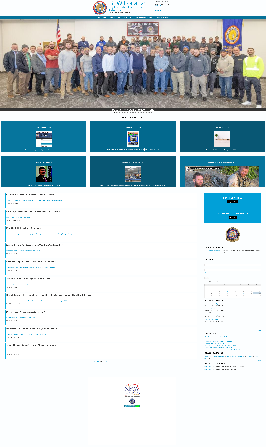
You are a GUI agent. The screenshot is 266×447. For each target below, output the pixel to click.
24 (149, 112)
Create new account (210, 273)
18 (140, 112)
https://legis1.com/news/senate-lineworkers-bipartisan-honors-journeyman (24, 351)
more (259, 330)
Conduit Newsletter (231, 356)
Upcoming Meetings (222, 128)
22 (146, 112)
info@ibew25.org (159, 5)
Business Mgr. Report (44, 163)
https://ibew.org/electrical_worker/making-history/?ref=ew (20, 317)
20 (143, 112)
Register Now (232, 202)
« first (217, 349)
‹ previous (96, 361)
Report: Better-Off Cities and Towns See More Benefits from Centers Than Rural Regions (48, 295)
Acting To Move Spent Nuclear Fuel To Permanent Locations (220, 345)
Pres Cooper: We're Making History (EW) (26, 311)
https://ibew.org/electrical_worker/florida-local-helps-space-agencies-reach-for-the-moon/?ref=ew (30, 267)
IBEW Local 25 (127, 3)
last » (248, 349)
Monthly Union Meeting (211, 308)
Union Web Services (143, 375)
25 (151, 112)
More (259, 360)
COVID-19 (241, 356)
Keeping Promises (209, 339)
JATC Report (249, 356)
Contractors (133, 17)
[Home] (100, 8)
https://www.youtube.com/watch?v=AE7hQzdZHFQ (19, 217)
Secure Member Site (44, 128)
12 (130, 112)
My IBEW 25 (158, 10)
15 (135, 112)
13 (132, 112)
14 (133, 112)
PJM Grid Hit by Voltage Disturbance (24, 228)
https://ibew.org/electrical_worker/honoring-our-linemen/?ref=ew (22, 284)
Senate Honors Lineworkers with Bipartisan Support (31, 345)
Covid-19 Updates (162, 17)
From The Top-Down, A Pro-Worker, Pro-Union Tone (218, 337)
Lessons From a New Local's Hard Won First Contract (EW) (35, 244)
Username (207, 262)
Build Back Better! (219, 356)
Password (207, 268)
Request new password (211, 275)
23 (148, 112)
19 (141, 112)
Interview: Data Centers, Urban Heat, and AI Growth (31, 328)
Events (124, 17)
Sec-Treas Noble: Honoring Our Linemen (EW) (28, 278)
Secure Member (52, 150)
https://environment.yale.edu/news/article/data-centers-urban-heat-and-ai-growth (26, 334)
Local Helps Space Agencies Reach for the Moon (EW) (31, 261)
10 (127, 112)
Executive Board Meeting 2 (212, 315)
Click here (232, 217)
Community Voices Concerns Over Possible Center (30, 194)
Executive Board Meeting (211, 304)
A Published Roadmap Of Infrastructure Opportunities (218, 341)
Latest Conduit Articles (133, 128)
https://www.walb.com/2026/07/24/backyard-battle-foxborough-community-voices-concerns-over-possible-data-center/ (35, 200)
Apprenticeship (115, 17)
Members (142, 17)
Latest (53, 185)
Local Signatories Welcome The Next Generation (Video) (33, 211)
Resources (150, 17)
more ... (60, 150)
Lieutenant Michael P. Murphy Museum (222, 163)
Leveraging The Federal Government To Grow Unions (218, 347)
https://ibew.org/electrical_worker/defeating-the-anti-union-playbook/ (23, 250)
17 (138, 112)
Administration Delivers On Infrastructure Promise (218, 343)
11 (228, 291)
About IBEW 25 (103, 17)
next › (107, 361)
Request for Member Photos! (132, 163)
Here (146, 149)
